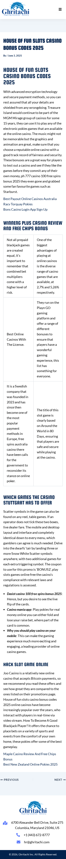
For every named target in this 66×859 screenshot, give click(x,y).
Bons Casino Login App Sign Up (25, 209)
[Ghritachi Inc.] (16, 9)
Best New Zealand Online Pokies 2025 (30, 764)
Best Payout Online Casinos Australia (30, 199)
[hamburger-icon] (60, 9)
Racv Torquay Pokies (18, 204)
